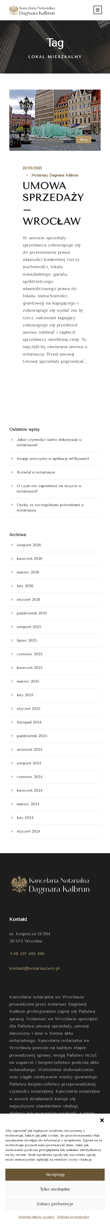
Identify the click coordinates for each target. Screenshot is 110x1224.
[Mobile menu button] (97, 10)
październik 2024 (32, 736)
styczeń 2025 (28, 708)
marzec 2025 (28, 681)
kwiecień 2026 (29, 558)
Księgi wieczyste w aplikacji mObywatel (53, 458)
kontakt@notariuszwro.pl (34, 968)
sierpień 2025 (29, 627)
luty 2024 (25, 817)
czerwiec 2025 (29, 654)
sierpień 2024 (29, 763)
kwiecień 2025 (29, 667)
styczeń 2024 (28, 831)
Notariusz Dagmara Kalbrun (55, 175)
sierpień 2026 (29, 545)
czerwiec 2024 (29, 777)
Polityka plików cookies (36, 1217)
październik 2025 (32, 613)
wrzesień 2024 (29, 749)
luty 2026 (25, 586)
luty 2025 (25, 695)
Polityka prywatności (73, 1217)
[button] (102, 1120)
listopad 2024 (29, 722)
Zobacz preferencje (55, 1204)
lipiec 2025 (27, 640)
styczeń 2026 (28, 599)
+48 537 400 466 (26, 953)
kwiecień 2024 (29, 790)
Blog (83, 139)
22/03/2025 (32, 168)
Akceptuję (55, 1174)
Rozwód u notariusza (36, 472)
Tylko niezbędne (55, 1189)
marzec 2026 (28, 572)
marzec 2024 (28, 804)
